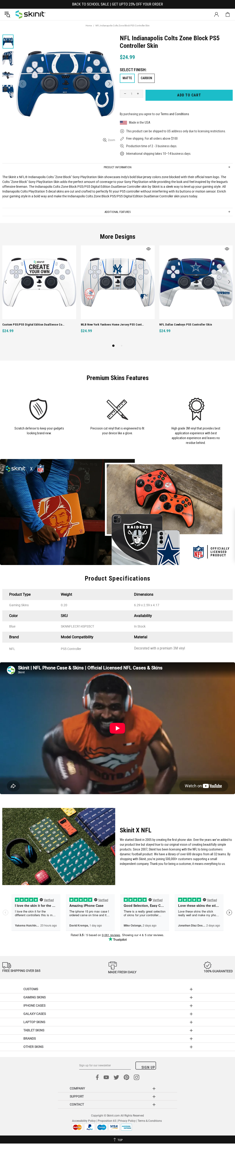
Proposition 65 (107, 1120)
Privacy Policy (127, 1120)
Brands (29, 1038)
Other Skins (33, 1047)
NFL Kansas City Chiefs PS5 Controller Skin (109, 324)
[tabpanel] (39, 294)
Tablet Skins (33, 1030)
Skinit (30, 14)
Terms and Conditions (175, 114)
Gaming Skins (34, 997)
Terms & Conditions (150, 1120)
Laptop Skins (34, 1022)
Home (89, 25)
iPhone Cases (34, 1005)
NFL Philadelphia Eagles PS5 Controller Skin (31, 324)
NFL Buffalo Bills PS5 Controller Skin (183, 324)
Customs (30, 989)
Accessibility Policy (84, 1120)
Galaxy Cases (34, 1014)
